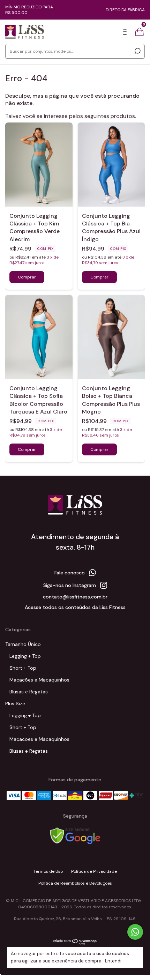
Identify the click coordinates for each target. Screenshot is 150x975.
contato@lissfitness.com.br (75, 596)
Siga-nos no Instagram (69, 585)
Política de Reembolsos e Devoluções (75, 883)
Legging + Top (25, 656)
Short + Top (22, 668)
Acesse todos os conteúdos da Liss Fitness (75, 607)
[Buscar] (137, 51)
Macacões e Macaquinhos (39, 680)
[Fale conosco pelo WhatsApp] (135, 932)
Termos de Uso (48, 871)
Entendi (113, 961)
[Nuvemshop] (75, 944)
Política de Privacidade (94, 871)
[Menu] (126, 32)
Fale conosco (69, 573)
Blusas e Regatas (28, 692)
